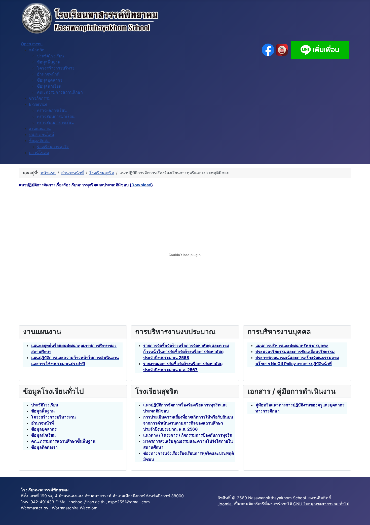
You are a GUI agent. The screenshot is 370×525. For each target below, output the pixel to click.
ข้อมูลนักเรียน (43, 435)
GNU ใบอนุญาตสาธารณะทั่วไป (321, 503)
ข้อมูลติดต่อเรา (44, 447)
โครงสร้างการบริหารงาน (53, 416)
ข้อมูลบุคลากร (44, 429)
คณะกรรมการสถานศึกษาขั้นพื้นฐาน (63, 441)
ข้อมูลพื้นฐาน (43, 410)
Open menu (32, 43)
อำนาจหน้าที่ (42, 423)
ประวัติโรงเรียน (44, 404)
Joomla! (225, 503)
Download (141, 184)
